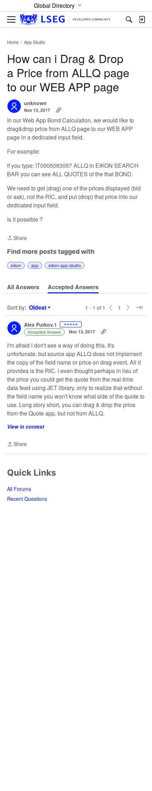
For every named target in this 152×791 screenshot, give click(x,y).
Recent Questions (27, 498)
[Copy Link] (58, 110)
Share (17, 238)
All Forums (19, 488)
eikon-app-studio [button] (64, 265)
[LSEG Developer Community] (65, 19)
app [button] (35, 265)
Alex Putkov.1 (40, 325)
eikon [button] (16, 265)
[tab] (23, 287)
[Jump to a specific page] (139, 307)
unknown (35, 103)
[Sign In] (141, 19)
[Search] (129, 19)
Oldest (38, 307)
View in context (25, 426)
